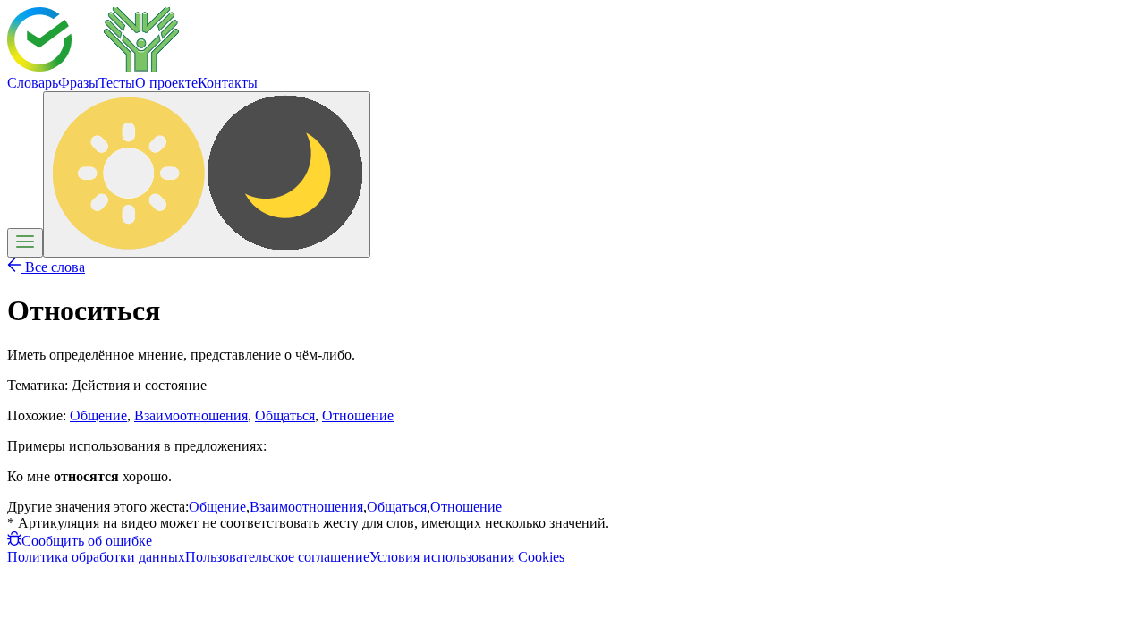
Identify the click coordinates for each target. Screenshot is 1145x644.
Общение (98, 415)
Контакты (228, 82)
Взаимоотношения (191, 415)
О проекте (166, 82)
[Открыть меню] (25, 243)
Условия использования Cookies (466, 556)
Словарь (32, 82)
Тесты (116, 82)
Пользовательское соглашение (277, 556)
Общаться (285, 415)
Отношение (358, 415)
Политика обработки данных (96, 556)
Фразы (78, 82)
